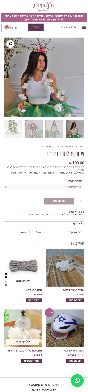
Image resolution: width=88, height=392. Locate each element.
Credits (54, 385)
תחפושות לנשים (36, 214)
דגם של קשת (75, 180)
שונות (69, 146)
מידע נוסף (78, 223)
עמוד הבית (78, 146)
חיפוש (35, 27)
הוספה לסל (59, 200)
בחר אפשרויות (31, 360)
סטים (54, 214)
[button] (44, 17)
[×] (77, 380)
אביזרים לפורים (66, 214)
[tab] (44, 223)
